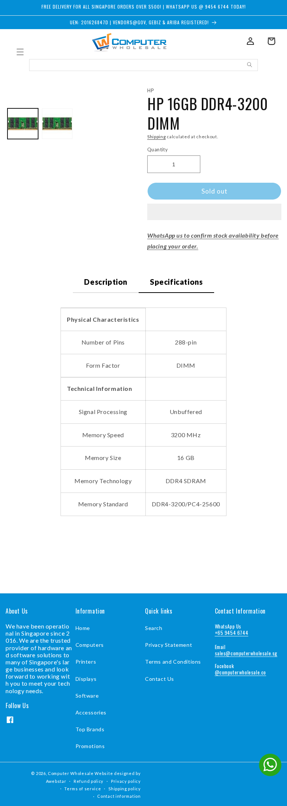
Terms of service (82, 788)
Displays (86, 679)
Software (87, 695)
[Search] (249, 64)
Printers (85, 661)
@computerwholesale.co (240, 672)
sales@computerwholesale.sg (246, 653)
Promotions (90, 746)
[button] (214, 212)
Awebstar (56, 781)
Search (154, 628)
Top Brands (90, 729)
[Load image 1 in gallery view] (22, 123)
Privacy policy (126, 781)
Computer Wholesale (71, 773)
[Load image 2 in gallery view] (57, 123)
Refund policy (89, 781)
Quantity (157, 149)
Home (82, 628)
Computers (89, 645)
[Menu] (20, 52)
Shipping (156, 136)
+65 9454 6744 (232, 632)
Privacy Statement (168, 645)
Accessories (91, 712)
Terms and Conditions (173, 661)
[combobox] (143, 65)
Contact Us (159, 679)
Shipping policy (124, 788)
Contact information (119, 796)
